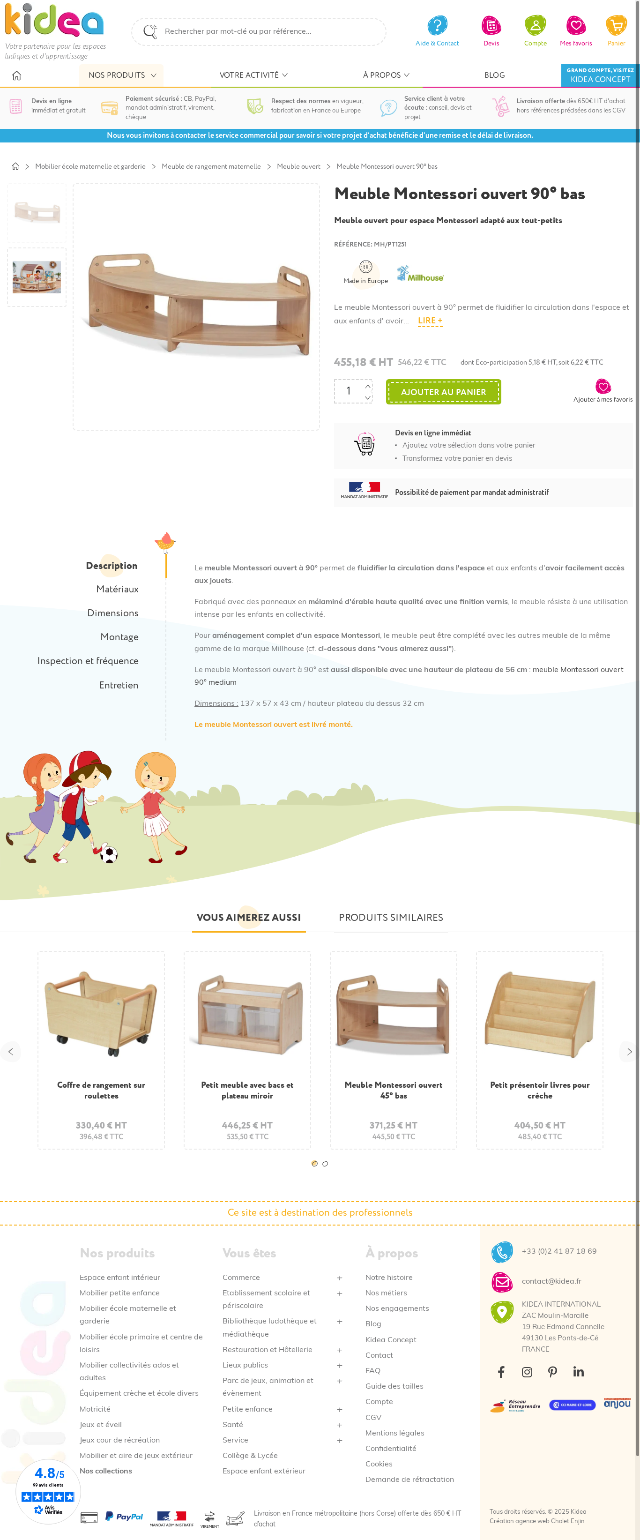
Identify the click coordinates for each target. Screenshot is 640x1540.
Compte (379, 1402)
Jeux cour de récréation (120, 1440)
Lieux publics (245, 1365)
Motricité (95, 1409)
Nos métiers (386, 1293)
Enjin (578, 1521)
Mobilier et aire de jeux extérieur (136, 1456)
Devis (491, 43)
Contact (379, 1356)
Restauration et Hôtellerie (268, 1350)
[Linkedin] (578, 1372)
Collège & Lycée (250, 1456)
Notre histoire (389, 1278)
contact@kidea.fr (551, 1282)
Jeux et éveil (101, 1425)
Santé (233, 1425)
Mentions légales (394, 1433)
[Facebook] (501, 1372)
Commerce (241, 1278)
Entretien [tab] (119, 686)
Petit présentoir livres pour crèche (540, 1090)
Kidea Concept (391, 1340)
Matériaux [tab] (117, 589)
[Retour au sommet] (617, 1517)
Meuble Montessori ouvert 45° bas (393, 1090)
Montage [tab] (119, 637)
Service (235, 1440)
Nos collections (106, 1471)
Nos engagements (397, 1309)
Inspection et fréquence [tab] (88, 661)
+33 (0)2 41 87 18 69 (559, 1252)
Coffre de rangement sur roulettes (101, 1090)
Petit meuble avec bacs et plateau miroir (247, 1090)
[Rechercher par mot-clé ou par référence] (150, 31)
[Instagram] (527, 1372)
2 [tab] (327, 1171)
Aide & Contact (437, 43)
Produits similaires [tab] (391, 918)
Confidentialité (391, 1449)
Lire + (430, 320)
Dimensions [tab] (113, 613)
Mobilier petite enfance (120, 1293)
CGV (373, 1418)
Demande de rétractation (409, 1480)
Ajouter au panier (443, 392)
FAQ (372, 1371)
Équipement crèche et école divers (139, 1394)
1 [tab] (316, 1171)
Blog (373, 1324)
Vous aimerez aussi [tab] (249, 918)
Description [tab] (111, 566)
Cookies (379, 1464)
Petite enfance (248, 1409)
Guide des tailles (394, 1386)
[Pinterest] (553, 1372)
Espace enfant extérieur (264, 1471)
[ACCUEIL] (16, 76)
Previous (10, 1051)
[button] (603, 390)
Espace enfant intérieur (120, 1278)
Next (629, 1051)
